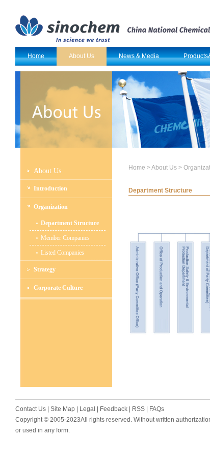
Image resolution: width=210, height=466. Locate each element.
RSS (138, 409)
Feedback (113, 409)
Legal (87, 409)
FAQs (156, 409)
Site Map (62, 409)
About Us (47, 171)
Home (136, 167)
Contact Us (30, 409)
